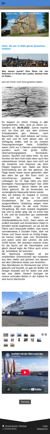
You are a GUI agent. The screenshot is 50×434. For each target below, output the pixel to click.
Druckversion (11, 426)
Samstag (25, 402)
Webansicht (42, 429)
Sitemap (22, 426)
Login (45, 426)
